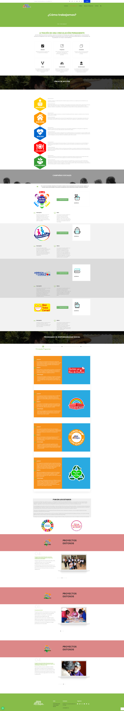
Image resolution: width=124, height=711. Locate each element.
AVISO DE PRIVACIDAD (56, 703)
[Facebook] (78, 704)
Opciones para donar (63, 199)
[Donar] (89, 704)
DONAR (87, 1)
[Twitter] (80, 704)
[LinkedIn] (86, 704)
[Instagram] (82, 704)
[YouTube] (84, 704)
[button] (57, 577)
